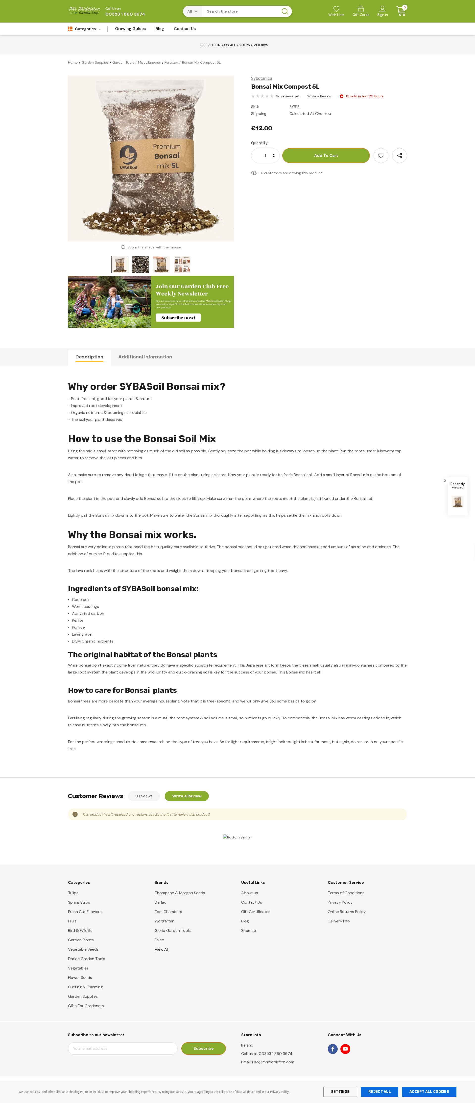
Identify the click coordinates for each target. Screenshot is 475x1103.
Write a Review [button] (319, 96)
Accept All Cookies (429, 1092)
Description (89, 356)
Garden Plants (81, 939)
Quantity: (260, 143)
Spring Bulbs (79, 902)
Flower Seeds (80, 977)
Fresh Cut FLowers (85, 911)
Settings (340, 1092)
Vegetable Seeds (83, 949)
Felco (159, 939)
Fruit (72, 921)
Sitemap (248, 930)
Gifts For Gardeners (86, 1005)
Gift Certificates (255, 911)
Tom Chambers (168, 911)
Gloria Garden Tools (173, 930)
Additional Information (145, 356)
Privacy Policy (279, 1092)
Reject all (379, 1092)
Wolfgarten (164, 921)
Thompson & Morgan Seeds (180, 892)
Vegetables (78, 968)
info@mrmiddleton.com (273, 1062)
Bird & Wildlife (80, 930)
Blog (245, 921)
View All (161, 949)
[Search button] (285, 11)
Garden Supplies (83, 996)
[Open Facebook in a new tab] (333, 1049)
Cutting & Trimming (85, 987)
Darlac (160, 902)
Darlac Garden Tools (86, 958)
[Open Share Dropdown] (399, 155)
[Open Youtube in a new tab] (345, 1049)
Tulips (73, 892)
